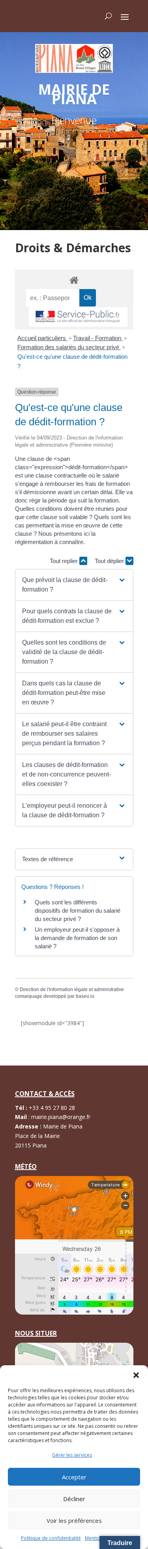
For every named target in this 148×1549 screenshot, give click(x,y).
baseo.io (85, 996)
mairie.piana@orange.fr (60, 1117)
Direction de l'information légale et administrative (72, 989)
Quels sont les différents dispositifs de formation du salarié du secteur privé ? (77, 910)
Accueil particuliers (42, 338)
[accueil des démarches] (74, 279)
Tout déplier (110, 561)
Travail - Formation (98, 338)
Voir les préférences (74, 1520)
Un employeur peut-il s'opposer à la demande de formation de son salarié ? (77, 938)
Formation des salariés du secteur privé (69, 347)
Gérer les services (72, 1455)
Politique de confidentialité (51, 1538)
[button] (136, 1375)
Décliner (74, 1499)
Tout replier (64, 561)
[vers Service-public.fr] (78, 317)
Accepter (74, 1477)
